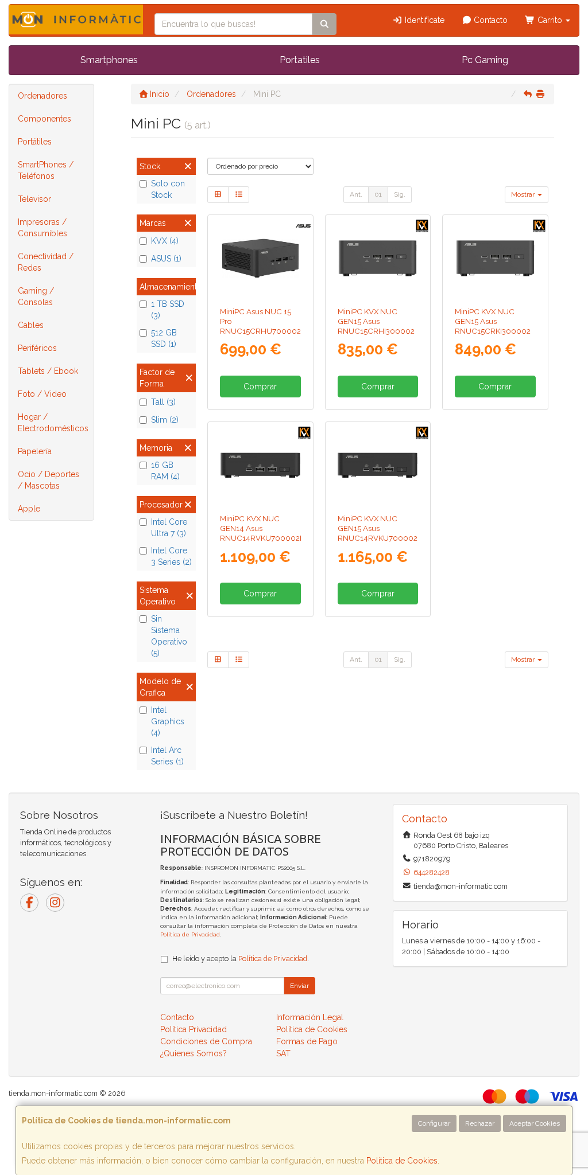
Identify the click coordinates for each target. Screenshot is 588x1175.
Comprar (260, 386)
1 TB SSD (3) (167, 309)
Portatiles (300, 59)
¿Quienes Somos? (193, 1053)
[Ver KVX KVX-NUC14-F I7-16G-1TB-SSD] (377, 465)
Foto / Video (42, 394)
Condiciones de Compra (206, 1041)
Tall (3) (163, 402)
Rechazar (479, 1123)
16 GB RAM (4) (165, 470)
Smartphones (109, 59)
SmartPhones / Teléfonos (46, 170)
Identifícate (423, 20)
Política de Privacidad (190, 934)
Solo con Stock (168, 189)
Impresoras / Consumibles (42, 227)
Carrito (549, 20)
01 (378, 194)
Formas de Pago (307, 1041)
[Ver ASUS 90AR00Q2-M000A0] (260, 258)
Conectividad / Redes (46, 262)
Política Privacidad (193, 1029)
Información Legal (309, 1017)
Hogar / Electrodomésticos (53, 422)
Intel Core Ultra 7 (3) (169, 527)
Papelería (35, 451)
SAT (283, 1053)
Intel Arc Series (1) (167, 755)
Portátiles (35, 141)
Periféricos (37, 348)
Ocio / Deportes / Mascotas (48, 480)
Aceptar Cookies (534, 1123)
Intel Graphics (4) (167, 721)
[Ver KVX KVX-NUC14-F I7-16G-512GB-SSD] (260, 465)
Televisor (34, 199)
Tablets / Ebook (48, 371)
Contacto (489, 20)
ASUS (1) (166, 258)
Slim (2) (165, 419)
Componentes (44, 118)
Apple (29, 508)
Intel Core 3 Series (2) (171, 556)
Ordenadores (42, 95)
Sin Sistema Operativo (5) (169, 636)
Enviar (299, 986)
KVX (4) (165, 240)
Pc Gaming (485, 59)
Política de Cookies (402, 1160)
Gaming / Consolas (36, 296)
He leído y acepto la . (240, 958)
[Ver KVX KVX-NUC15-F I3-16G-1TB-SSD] (377, 258)
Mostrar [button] (523, 194)
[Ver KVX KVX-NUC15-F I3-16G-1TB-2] (495, 258)
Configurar (434, 1123)
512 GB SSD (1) (164, 338)
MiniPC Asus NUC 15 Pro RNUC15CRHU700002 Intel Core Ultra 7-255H (260, 326)
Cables (31, 325)
